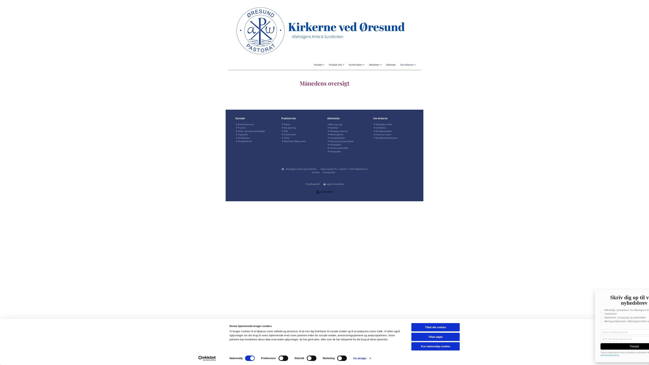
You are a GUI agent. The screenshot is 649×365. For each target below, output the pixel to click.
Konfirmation (356, 64)
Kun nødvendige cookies (435, 346)
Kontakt (318, 64)
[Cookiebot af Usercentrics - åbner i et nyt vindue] (207, 358)
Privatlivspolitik (313, 184)
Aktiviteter (374, 64)
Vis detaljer (360, 358)
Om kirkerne (407, 64)
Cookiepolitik (328, 172)
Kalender (391, 64)
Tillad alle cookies (435, 327)
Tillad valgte (435, 336)
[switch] (283, 358)
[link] (319, 65)
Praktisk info (336, 64)
